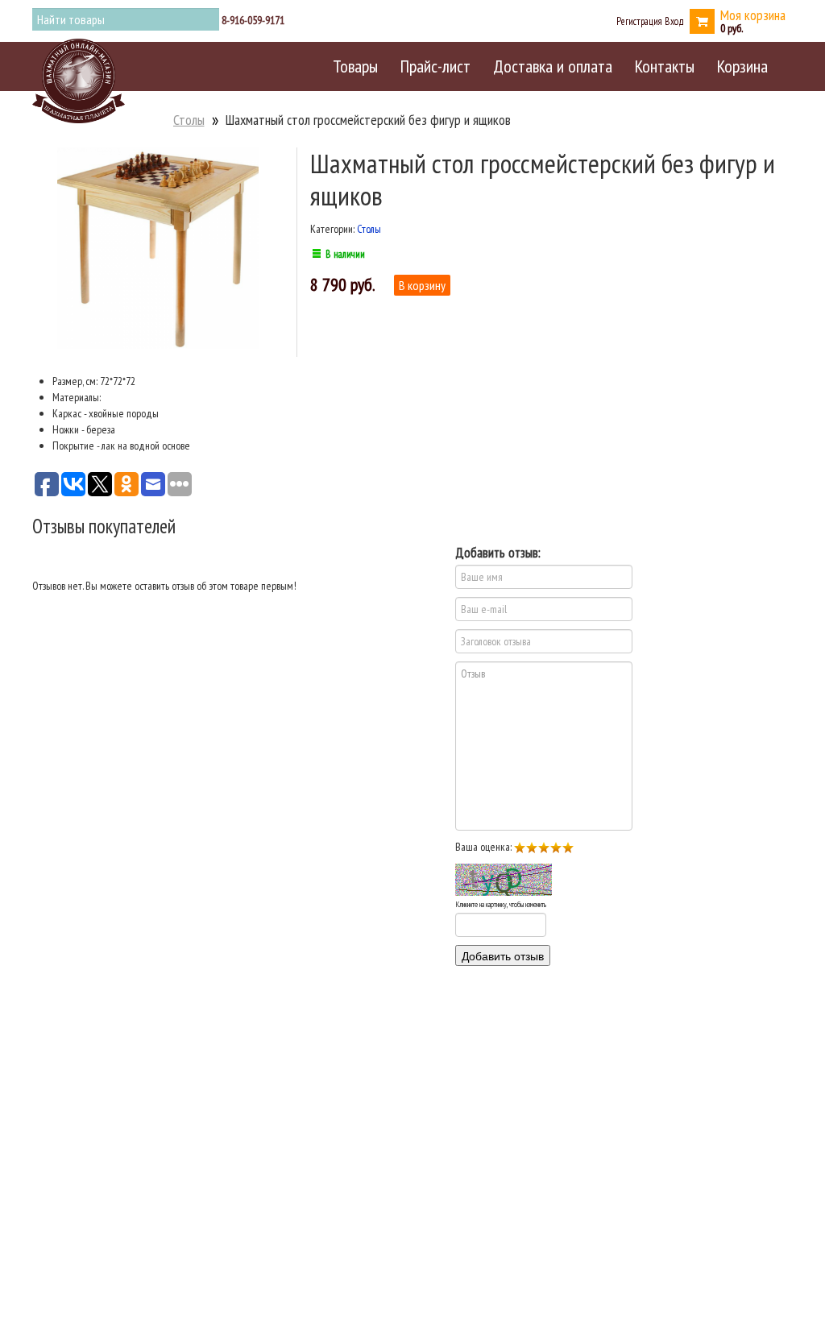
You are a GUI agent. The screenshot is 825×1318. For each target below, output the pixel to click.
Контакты (664, 66)
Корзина (742, 66)
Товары (355, 66)
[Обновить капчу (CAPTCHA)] (503, 880)
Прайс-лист (435, 66)
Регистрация (639, 21)
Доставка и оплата (552, 66)
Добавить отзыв (503, 955)
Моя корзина (753, 15)
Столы (189, 119)
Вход (674, 21)
